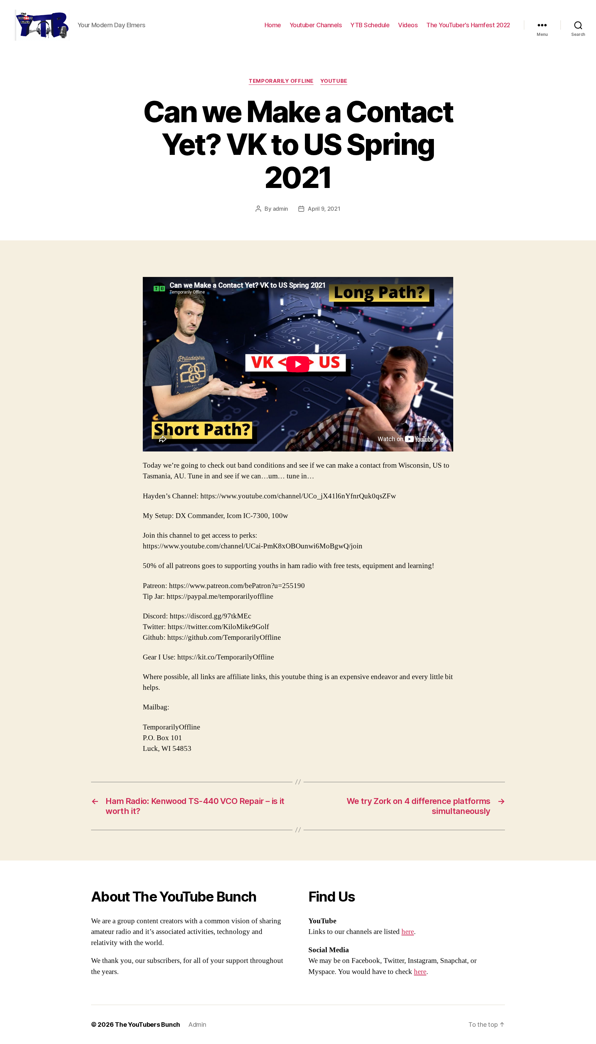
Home (273, 25)
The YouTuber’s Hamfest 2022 (468, 25)
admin (280, 208)
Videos (408, 25)
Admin (197, 1024)
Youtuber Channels (316, 25)
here (407, 931)
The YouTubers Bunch (147, 1024)
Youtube (333, 81)
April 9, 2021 (324, 208)
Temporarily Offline (281, 81)
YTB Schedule (369, 25)
